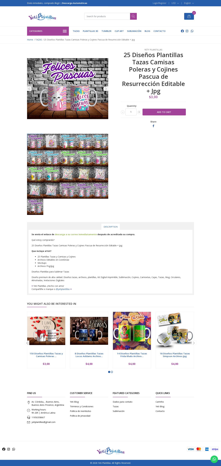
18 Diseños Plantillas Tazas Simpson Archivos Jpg (175, 355)
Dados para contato (122, 401)
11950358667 (38, 417)
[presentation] (29, 88)
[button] (175, 3)
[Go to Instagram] (187, 31)
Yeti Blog (74, 401)
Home (30, 39)
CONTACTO (159, 31)
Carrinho (160, 401)
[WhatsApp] (192, 31)
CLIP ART (119, 31)
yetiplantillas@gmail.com (43, 422)
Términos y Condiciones (81, 406)
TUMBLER (106, 31)
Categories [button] (35, 31)
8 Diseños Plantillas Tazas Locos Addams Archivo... (89, 355)
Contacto (160, 411)
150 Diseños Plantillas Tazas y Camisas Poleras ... (46, 355)
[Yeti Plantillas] (42, 16)
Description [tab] (111, 226)
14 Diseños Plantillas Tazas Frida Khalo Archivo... (132, 355)
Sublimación (118, 411)
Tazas (116, 406)
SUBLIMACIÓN (134, 31)
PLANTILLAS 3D (90, 31)
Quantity (132, 105)
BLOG (147, 31)
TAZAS (76, 31)
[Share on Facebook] (153, 126)
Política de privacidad (80, 415)
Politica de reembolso (80, 411)
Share (153, 121)
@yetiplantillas (63, 289)
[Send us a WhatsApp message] (214, 459)
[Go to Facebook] (182, 31)
